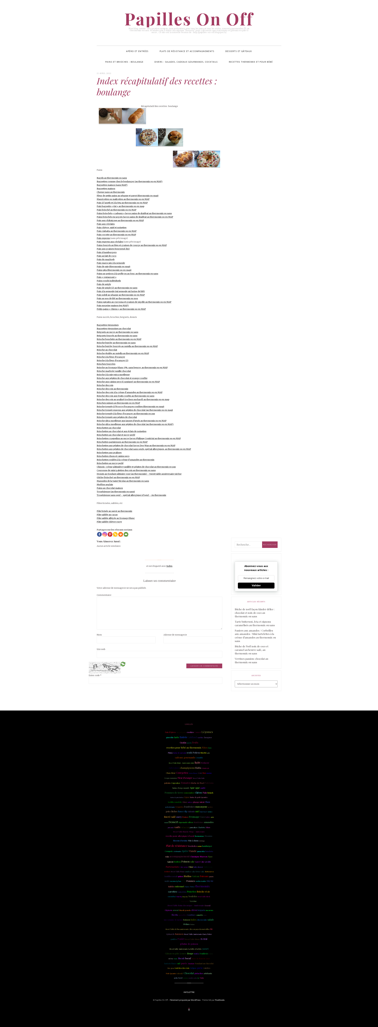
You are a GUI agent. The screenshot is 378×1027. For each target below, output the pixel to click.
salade (211, 919)
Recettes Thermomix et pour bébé (251, 61)
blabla (198, 767)
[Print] (120, 534)
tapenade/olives (186, 822)
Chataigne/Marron (198, 856)
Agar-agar (195, 787)
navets (189, 743)
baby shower (198, 867)
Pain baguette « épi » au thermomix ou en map (120, 206)
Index (169, 566)
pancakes (193, 827)
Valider (256, 585)
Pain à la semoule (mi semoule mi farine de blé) (121, 291)
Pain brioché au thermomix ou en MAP (116, 210)
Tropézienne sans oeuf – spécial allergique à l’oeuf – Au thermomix (131, 495)
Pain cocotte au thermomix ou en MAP (116, 234)
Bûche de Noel (197, 783)
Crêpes (193, 968)
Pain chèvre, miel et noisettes (111, 227)
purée (184, 963)
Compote (169, 851)
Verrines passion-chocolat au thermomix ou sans (251, 660)
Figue (210, 856)
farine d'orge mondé (180, 788)
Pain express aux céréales (110, 241)
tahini (211, 954)
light (197, 762)
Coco (202, 816)
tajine (207, 817)
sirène (170, 958)
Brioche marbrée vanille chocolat (114, 371)
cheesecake (202, 919)
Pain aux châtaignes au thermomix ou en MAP (120, 220)
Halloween (208, 867)
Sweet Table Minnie (192, 939)
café (178, 963)
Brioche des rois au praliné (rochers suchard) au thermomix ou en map (133, 399)
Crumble (199, 757)
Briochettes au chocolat (109, 428)
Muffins (187, 876)
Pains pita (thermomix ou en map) (114, 270)
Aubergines (174, 767)
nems (200, 846)
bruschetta (209, 851)
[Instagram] (104, 534)
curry (179, 816)
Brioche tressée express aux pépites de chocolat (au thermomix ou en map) (135, 410)
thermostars (199, 836)
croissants (177, 851)
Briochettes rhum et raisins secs (113, 456)
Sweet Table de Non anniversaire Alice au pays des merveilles (187, 929)
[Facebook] (99, 534)
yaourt (205, 948)
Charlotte (201, 827)
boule (175, 959)
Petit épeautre (171, 973)
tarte (176, 737)
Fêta (184, 881)
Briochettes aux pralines (109, 452)
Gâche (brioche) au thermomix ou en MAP (118, 477)
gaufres (174, 939)
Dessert (173, 822)
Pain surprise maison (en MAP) (113, 305)
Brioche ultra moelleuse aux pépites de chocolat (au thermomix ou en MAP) (135, 424)
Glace (185, 802)
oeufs (189, 752)
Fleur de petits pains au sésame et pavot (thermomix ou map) (127, 195)
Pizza (170, 752)
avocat (176, 910)
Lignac (186, 797)
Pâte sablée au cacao (107, 514)
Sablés (171, 886)
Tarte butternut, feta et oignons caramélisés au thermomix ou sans (255, 623)
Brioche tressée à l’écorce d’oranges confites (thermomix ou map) (130, 406)
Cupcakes (175, 783)
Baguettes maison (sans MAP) (112, 185)
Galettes (206, 968)
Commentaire (104, 595)
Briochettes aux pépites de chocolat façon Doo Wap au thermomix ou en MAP (136, 445)
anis (212, 817)
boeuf (188, 958)
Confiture (191, 915)
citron (194, 910)
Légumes (207, 732)
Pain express (103, 238)
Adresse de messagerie (175, 634)
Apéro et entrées (137, 51)
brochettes (192, 846)
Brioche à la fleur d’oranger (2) (112, 360)
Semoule (209, 777)
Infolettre (189, 992)
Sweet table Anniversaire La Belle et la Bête (186, 949)
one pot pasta (181, 732)
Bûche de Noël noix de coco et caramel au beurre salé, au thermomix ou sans (251, 650)
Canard (197, 732)
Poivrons (209, 782)
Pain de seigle (104, 284)
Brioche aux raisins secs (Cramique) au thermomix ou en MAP (128, 381)
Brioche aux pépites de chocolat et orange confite (122, 378)
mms (204, 915)
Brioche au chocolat (107, 350)
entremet (179, 886)
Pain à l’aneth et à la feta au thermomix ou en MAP (122, 202)
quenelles (182, 915)
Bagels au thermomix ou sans (112, 178)
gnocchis (169, 737)
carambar (172, 896)
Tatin (202, 978)
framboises (189, 806)
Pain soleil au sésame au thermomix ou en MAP (121, 295)
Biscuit (181, 958)
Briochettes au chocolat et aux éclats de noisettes (121, 431)
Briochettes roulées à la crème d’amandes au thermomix (125, 459)
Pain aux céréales (106, 224)
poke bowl (178, 978)
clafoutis (191, 811)
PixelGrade (219, 1000)
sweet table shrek (204, 897)
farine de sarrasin (179, 753)
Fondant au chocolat (204, 963)
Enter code (95, 675)
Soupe (190, 953)
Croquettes (179, 807)
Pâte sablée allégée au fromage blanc (116, 518)
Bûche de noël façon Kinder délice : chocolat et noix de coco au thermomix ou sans (255, 613)
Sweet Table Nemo (178, 872)
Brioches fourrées (106, 364)
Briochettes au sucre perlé (110, 463)
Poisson (185, 861)
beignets (201, 910)
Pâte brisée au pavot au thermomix (114, 511)
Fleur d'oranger (185, 778)
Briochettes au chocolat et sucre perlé (116, 435)
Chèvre (198, 792)
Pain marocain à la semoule (111, 263)
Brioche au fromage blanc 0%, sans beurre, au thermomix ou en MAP (132, 367)
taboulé (180, 973)
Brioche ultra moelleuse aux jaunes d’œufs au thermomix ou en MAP (132, 420)
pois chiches (171, 811)
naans (166, 822)
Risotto (203, 752)
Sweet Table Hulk (199, 778)
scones (210, 812)
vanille (177, 827)
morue (209, 773)
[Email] (126, 534)
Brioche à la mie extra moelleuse (113, 374)
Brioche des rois (105, 385)
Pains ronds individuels (109, 280)
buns (210, 748)
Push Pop (179, 896)
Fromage (194, 816)
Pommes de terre (174, 792)
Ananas (191, 963)
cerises (167, 871)
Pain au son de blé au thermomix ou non (117, 298)
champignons (187, 767)
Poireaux (204, 876)
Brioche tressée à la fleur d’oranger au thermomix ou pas (126, 413)
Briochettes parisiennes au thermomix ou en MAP (122, 442)
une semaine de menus (173, 920)
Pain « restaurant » (106, 277)
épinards (170, 934)
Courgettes (182, 772)
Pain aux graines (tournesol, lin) (113, 249)
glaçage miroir (199, 802)
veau (200, 773)
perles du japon (170, 807)
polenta (167, 783)
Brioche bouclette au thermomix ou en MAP (119, 339)
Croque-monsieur (170, 778)
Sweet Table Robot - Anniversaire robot (181, 763)
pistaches (198, 973)
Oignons (168, 910)
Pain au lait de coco (106, 256)
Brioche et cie (203, 891)
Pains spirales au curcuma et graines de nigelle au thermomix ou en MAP (134, 302)
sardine (201, 737)
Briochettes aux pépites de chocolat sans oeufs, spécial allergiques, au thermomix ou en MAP (144, 449)
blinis (208, 827)
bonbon (177, 861)
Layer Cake (200, 861)
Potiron (196, 752)
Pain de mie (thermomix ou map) (113, 266)
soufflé (202, 788)
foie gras (171, 968)
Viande (193, 851)
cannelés (199, 915)
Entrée (183, 737)
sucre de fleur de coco (201, 958)
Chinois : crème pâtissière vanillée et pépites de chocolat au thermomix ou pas (136, 467)
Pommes (190, 881)
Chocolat (189, 973)
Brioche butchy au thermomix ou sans (116, 342)
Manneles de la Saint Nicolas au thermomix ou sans (123, 481)
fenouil (207, 905)
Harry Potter (190, 887)
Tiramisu (208, 836)
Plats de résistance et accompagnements (187, 51)
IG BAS (204, 939)
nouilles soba (193, 978)
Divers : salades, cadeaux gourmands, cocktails (186, 61)
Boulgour (205, 762)
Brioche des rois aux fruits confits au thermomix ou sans (125, 396)
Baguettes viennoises (108, 325)
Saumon (179, 933)
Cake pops (183, 867)
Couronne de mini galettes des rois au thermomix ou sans (126, 470)
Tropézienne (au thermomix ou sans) (116, 491)
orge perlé (185, 901)
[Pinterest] (110, 534)
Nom (99, 634)
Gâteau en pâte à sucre (176, 953)
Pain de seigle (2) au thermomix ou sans (117, 288)
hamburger (207, 846)
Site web (101, 649)
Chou (191, 867)
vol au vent (185, 827)
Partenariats (172, 866)
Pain (205, 792)
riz (211, 928)
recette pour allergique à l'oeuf (180, 836)
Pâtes (204, 747)
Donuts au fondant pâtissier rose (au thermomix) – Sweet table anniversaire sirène (139, 474)
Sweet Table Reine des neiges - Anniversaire (186, 905)
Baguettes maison (106, 188)
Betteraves (209, 871)
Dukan (192, 924)
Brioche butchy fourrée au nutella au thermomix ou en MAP (127, 346)
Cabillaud (192, 737)
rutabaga (202, 841)
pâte (208, 753)
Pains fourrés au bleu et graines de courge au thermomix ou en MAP (132, 245)
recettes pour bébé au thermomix (183, 747)
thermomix (202, 886)
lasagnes (208, 737)
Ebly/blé (210, 881)
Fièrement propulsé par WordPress (185, 1000)
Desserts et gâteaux (238, 51)
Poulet (180, 938)
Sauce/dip (182, 811)
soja (167, 856)
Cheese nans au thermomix (111, 192)
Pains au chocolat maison (110, 488)
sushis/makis (200, 881)
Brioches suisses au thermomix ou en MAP (118, 403)
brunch (210, 793)
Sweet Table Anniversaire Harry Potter (198, 934)
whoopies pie (205, 768)
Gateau (195, 876)
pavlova (210, 807)
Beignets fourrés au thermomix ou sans (117, 335)
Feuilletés (204, 953)
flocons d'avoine (180, 840)
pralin (208, 861)
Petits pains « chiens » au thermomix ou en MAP (121, 309)
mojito (167, 881)
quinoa (180, 876)
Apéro (185, 851)
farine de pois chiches (176, 797)
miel (197, 811)
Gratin (183, 742)
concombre (189, 792)
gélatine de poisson (189, 944)
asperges (203, 811)
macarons (209, 910)
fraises (185, 817)
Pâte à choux (193, 840)
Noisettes (191, 891)
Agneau (170, 862)
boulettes (193, 896)
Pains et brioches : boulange (124, 61)
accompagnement (179, 856)
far (198, 978)
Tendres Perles (181, 892)
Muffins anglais (105, 484)
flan (204, 773)
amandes (209, 822)
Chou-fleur (170, 773)
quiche (200, 968)
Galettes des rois (182, 968)
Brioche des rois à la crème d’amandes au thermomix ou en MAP (130, 392)
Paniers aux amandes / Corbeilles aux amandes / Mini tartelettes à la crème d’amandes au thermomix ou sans (255, 636)
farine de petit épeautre (199, 797)
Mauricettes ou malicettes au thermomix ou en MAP (123, 199)
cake (192, 861)
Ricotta (175, 914)
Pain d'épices (170, 732)
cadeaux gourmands (185, 757)
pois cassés (171, 827)
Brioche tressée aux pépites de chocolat (117, 417)
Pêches (186, 924)
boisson (186, 919)
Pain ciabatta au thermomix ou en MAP (117, 231)
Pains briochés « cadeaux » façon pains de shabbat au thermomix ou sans (134, 213)
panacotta (201, 851)
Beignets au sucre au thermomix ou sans (117, 332)
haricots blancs (170, 963)
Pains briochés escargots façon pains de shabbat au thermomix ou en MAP (135, 217)
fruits (195, 742)
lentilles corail (170, 876)
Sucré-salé (170, 816)
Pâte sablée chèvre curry (109, 521)
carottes (172, 891)
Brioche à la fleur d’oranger (111, 357)
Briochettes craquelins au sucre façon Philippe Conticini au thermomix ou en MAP (139, 438)
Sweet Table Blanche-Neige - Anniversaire (189, 832)
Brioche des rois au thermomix (112, 389)
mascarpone (201, 806)
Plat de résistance (177, 846)
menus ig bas (175, 881)
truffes (196, 954)
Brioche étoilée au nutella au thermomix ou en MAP (123, 353)
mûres (190, 802)
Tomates (185, 782)
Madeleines (198, 822)
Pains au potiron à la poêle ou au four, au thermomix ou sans (127, 273)
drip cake (185, 896)
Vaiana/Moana (193, 773)
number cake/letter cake (195, 871)
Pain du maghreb (106, 259)
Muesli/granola (185, 910)
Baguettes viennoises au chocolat (114, 328)
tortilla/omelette (175, 802)
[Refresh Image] (122, 664)
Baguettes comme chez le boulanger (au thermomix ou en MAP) (129, 181)
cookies (190, 732)
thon (207, 801)
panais (211, 876)
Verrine (193, 901)
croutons (185, 978)
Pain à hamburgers (107, 252)
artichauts (208, 973)
